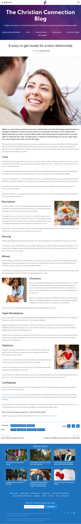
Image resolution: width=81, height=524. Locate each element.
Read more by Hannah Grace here (46, 416)
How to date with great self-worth (12, 438)
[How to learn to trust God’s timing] (16, 455)
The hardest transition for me (11, 394)
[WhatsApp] (78, 426)
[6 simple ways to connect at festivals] (16, 474)
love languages (73, 283)
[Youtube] (74, 513)
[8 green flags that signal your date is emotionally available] (64, 455)
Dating (13, 429)
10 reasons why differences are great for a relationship (61, 438)
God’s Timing (21, 429)
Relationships (31, 429)
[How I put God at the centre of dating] (64, 474)
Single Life (41, 429)
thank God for (9, 377)
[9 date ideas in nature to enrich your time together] (40, 455)
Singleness (30, 425)
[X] (73, 426)
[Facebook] (69, 426)
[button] (78, 2)
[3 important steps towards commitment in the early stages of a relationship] (40, 474)
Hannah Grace (45, 51)
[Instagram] (68, 513)
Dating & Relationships (18, 425)
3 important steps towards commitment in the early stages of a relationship (39, 484)
